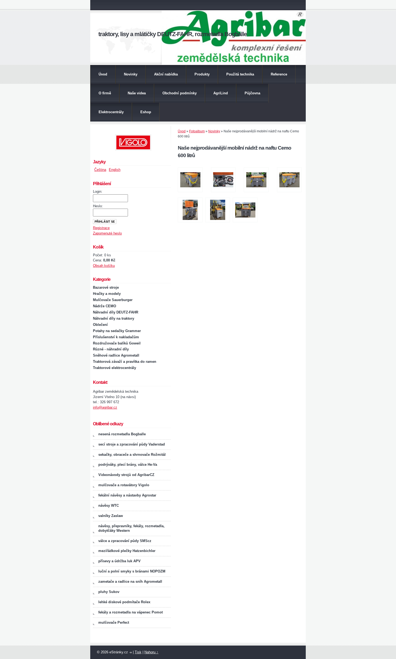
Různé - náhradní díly (111, 349)
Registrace (101, 228)
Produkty (202, 74)
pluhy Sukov (108, 592)
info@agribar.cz (105, 407)
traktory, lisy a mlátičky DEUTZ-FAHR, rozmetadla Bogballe (172, 34)
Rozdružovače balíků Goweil (117, 343)
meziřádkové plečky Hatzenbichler (126, 551)
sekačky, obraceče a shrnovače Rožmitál (132, 455)
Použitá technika (240, 74)
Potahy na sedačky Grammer (117, 331)
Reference (279, 74)
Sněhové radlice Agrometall (116, 355)
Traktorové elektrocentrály (114, 368)
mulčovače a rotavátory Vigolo (123, 485)
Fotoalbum (197, 131)
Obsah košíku (104, 266)
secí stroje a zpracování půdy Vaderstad (131, 444)
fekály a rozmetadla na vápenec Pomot (130, 612)
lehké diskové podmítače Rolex (124, 602)
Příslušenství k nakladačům (116, 337)
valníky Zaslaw (110, 516)
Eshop (145, 112)
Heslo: (98, 206)
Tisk (138, 652)
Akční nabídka (166, 74)
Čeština (100, 170)
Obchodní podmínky (179, 93)
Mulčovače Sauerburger (113, 300)
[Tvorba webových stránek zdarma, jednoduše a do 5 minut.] (131, 652)
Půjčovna (252, 93)
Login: (97, 191)
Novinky (130, 74)
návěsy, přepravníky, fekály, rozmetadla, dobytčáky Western (131, 528)
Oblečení (100, 325)
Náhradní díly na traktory (113, 318)
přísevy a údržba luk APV (119, 561)
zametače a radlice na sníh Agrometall (130, 581)
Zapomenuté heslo (107, 233)
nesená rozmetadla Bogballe (122, 434)
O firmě (105, 93)
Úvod (103, 74)
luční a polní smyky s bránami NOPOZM (131, 571)
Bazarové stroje (106, 287)
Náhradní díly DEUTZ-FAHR (115, 312)
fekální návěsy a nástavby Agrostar (127, 495)
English (114, 170)
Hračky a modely (107, 294)
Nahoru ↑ (151, 652)
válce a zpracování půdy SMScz (124, 541)
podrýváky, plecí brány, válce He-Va (127, 465)
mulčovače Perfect (113, 622)
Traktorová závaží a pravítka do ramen (124, 362)
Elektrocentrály (111, 112)
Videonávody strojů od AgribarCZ (126, 475)
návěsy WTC (108, 505)
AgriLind (220, 93)
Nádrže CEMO (104, 306)
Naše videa (137, 93)
